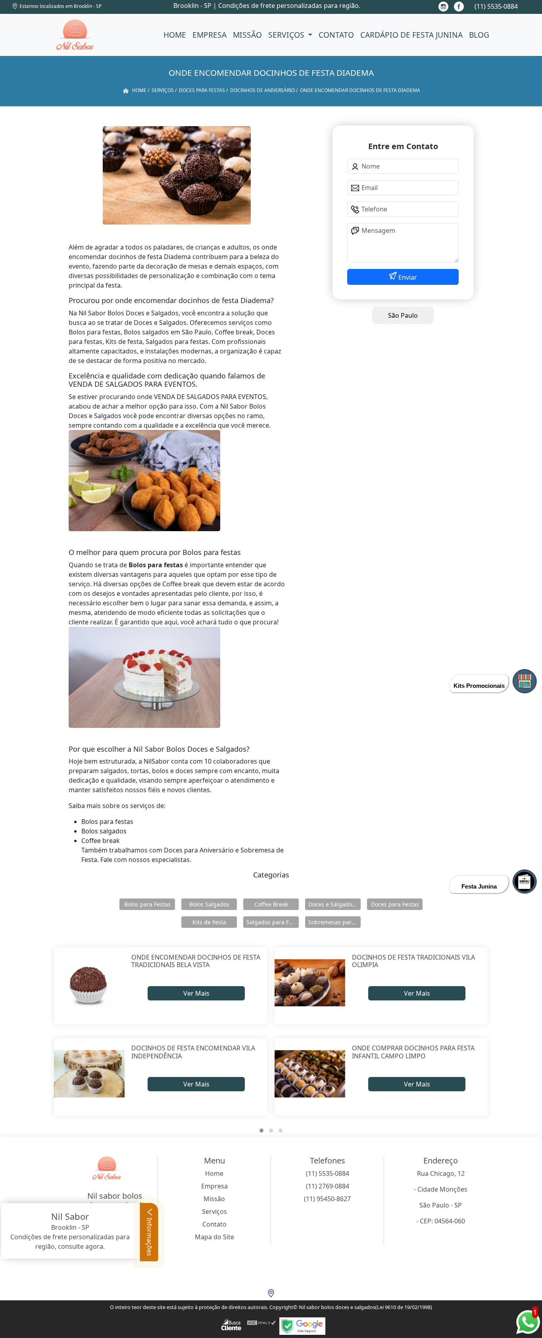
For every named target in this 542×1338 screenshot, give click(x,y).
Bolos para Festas (147, 904)
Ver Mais (196, 993)
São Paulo (403, 315)
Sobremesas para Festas (334, 922)
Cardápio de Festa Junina (411, 34)
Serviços (287, 34)
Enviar (407, 277)
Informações (149, 1236)
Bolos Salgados (209, 904)
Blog (479, 34)
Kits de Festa (209, 922)
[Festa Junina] (524, 881)
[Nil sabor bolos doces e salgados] (75, 35)
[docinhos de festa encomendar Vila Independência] (89, 1073)
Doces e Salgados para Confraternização (334, 904)
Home (174, 34)
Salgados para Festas (272, 922)
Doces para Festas (395, 904)
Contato (336, 34)
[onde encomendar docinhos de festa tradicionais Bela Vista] (89, 982)
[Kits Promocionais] (524, 681)
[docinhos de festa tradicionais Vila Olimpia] (310, 982)
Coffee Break (271, 904)
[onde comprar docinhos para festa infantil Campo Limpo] (310, 1073)
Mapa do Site (214, 1236)
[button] (261, 1131)
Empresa (209, 34)
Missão (247, 34)
